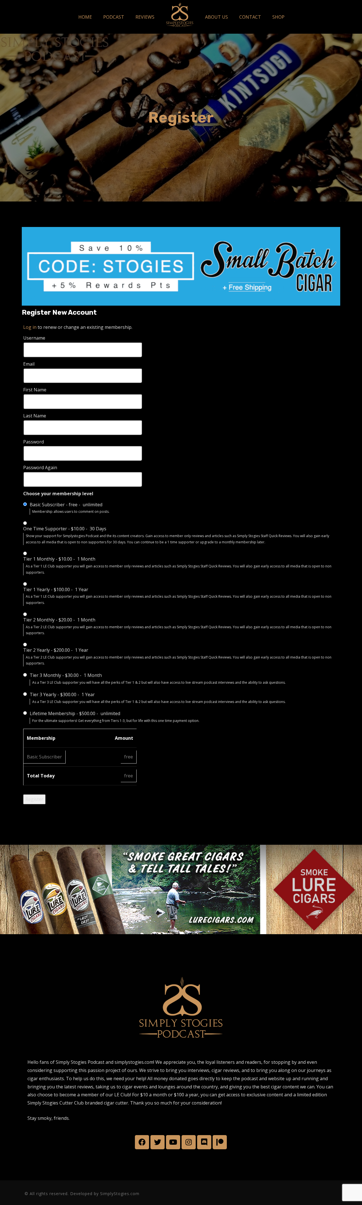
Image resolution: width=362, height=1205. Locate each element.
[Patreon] (220, 1142)
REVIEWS (144, 17)
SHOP (278, 17)
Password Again (40, 467)
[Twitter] (157, 1142)
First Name (34, 390)
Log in (29, 327)
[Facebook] (142, 1142)
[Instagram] (189, 1142)
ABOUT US (216, 17)
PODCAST (113, 17)
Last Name (34, 416)
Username (34, 338)
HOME (85, 17)
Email (29, 364)
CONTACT (250, 17)
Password (33, 442)
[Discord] (204, 1142)
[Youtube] (173, 1142)
